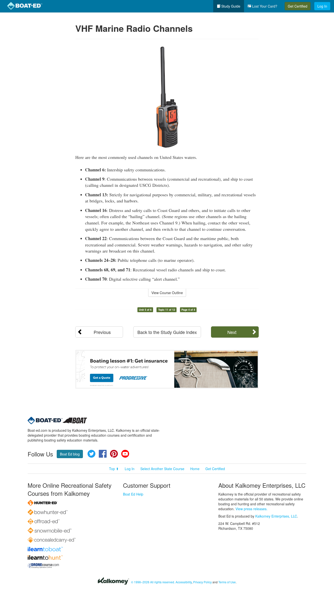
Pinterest (114, 454)
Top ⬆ (114, 468)
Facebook (103, 454)
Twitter (91, 454)
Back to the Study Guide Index (167, 332)
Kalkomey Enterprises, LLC (276, 516)
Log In (322, 6)
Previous (102, 332)
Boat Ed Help (133, 494)
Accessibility (184, 582)
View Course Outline (167, 292)
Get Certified (297, 6)
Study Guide (230, 6)
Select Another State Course (162, 468)
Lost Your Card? (264, 6)
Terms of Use (227, 582)
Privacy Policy (202, 582)
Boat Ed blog (70, 454)
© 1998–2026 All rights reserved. (153, 582)
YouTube (125, 454)
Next (231, 332)
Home (195, 468)
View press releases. (251, 508)
